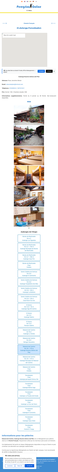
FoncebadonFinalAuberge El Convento (29, 410)
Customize (10, 465)
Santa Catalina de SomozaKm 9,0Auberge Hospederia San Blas (29, 282)
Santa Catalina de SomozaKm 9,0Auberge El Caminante (29, 273)
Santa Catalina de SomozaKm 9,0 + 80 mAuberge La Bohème (29, 290)
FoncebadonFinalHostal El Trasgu (29, 427)
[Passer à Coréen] (36, 1)
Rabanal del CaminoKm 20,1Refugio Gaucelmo (29, 340)
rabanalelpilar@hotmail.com (14, 84)
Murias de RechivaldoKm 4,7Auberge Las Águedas (29, 238)
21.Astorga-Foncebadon (29, 28)
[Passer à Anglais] (24, 1)
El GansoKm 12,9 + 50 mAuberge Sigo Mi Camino (29, 307)
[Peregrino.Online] (29, 6)
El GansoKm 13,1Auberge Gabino (29, 315)
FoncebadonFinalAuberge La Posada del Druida (29, 394)
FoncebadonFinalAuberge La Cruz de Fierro (29, 402)
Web (29, 102)
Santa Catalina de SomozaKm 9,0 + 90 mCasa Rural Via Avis (29, 298)
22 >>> (53, 23)
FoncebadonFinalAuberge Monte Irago (29, 385)
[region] (19, 461)
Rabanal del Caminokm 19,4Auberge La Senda (29, 331)
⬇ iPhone (49, 71)
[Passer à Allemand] (33, 1)
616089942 (12, 88)
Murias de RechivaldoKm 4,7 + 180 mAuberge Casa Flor (29, 257)
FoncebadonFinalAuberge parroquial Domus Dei (29, 377)
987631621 (21, 88)
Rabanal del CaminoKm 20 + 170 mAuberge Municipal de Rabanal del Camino (29, 359)
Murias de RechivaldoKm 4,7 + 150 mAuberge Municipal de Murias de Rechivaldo (29, 247)
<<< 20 (4, 23)
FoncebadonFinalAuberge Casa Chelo (29, 419)
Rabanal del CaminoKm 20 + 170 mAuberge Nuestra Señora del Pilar (29, 349)
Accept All (29, 465)
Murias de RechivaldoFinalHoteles (29, 265)
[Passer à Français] (27, 1)
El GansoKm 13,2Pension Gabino (29, 323)
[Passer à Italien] (30, 1)
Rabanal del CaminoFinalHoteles (29, 369)
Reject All (19, 465)
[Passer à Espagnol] (21, 1)
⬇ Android (41, 71)
